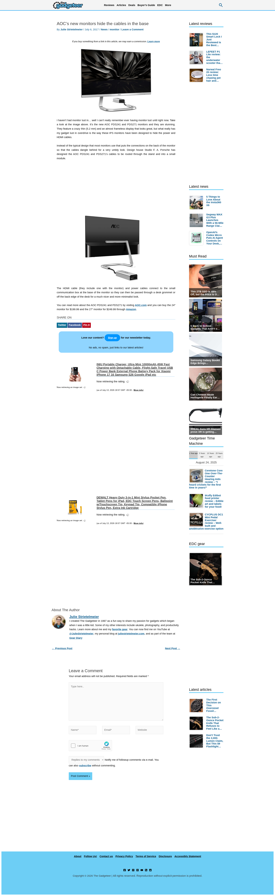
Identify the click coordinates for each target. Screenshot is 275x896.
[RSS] (146, 870)
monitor (114, 29)
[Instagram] (133, 870)
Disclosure (165, 856)
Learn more (153, 41)
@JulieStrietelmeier (81, 633)
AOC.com (141, 305)
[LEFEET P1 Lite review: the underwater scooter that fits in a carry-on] (197, 57)
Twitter (62, 324)
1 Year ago (193, 453)
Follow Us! (90, 856)
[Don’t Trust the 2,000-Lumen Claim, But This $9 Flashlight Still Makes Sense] (197, 741)
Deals (131, 5)
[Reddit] (150, 870)
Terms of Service (145, 856)
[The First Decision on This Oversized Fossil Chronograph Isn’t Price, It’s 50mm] (197, 705)
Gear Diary (75, 638)
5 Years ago (202, 455)
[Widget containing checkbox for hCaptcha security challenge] (90, 745)
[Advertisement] (116, 189)
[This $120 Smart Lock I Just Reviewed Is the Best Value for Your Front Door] (197, 40)
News (104, 29)
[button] (220, 5)
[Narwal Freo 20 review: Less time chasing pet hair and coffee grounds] (197, 75)
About (77, 856)
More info (138, 390)
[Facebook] (124, 870)
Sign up (112, 337)
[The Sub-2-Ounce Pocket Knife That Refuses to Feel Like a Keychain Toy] (197, 723)
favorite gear (119, 629)
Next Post (172, 648)
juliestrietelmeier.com (131, 633)
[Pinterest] (137, 870)
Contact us (106, 856)
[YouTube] (142, 870)
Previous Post (62, 648)
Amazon (131, 309)
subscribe (85, 765)
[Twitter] (129, 870)
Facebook (75, 324)
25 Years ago (219, 455)
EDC (160, 5)
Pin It (86, 324)
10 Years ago (210, 455)
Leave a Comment (132, 29)
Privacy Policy (124, 856)
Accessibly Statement (187, 856)
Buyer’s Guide (146, 5)
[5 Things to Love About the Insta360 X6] (197, 202)
